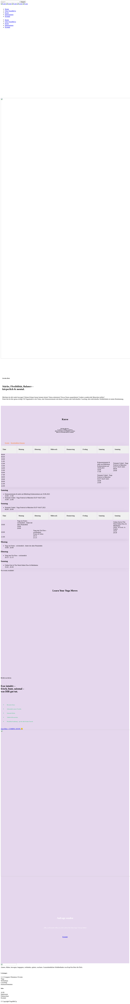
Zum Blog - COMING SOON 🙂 (12, 729)
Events (7, 443)
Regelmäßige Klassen (18, 443)
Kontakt (65, 937)
